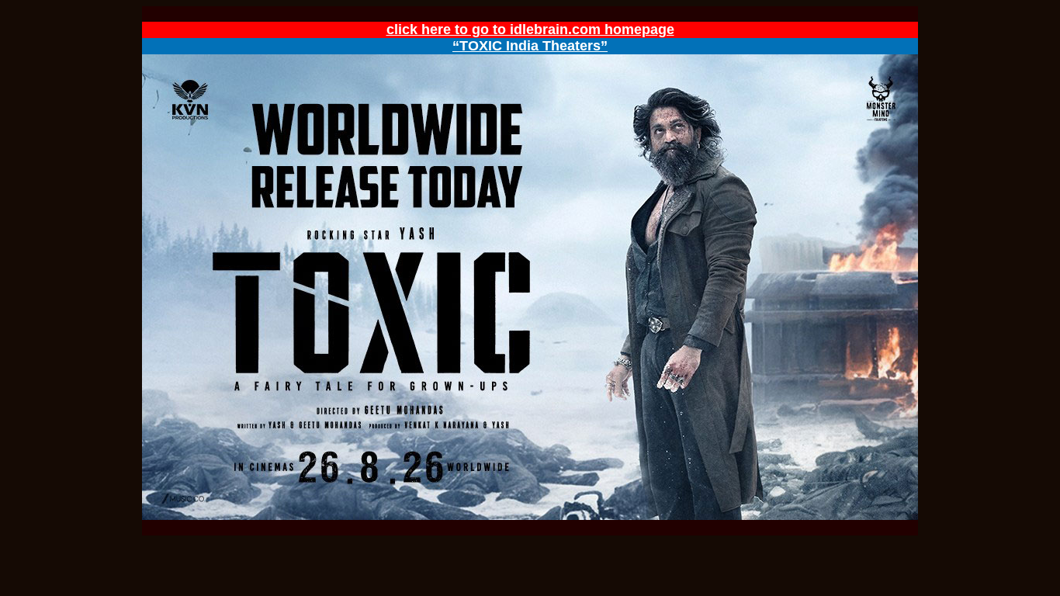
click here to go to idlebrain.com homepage (530, 29)
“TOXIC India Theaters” (530, 46)
